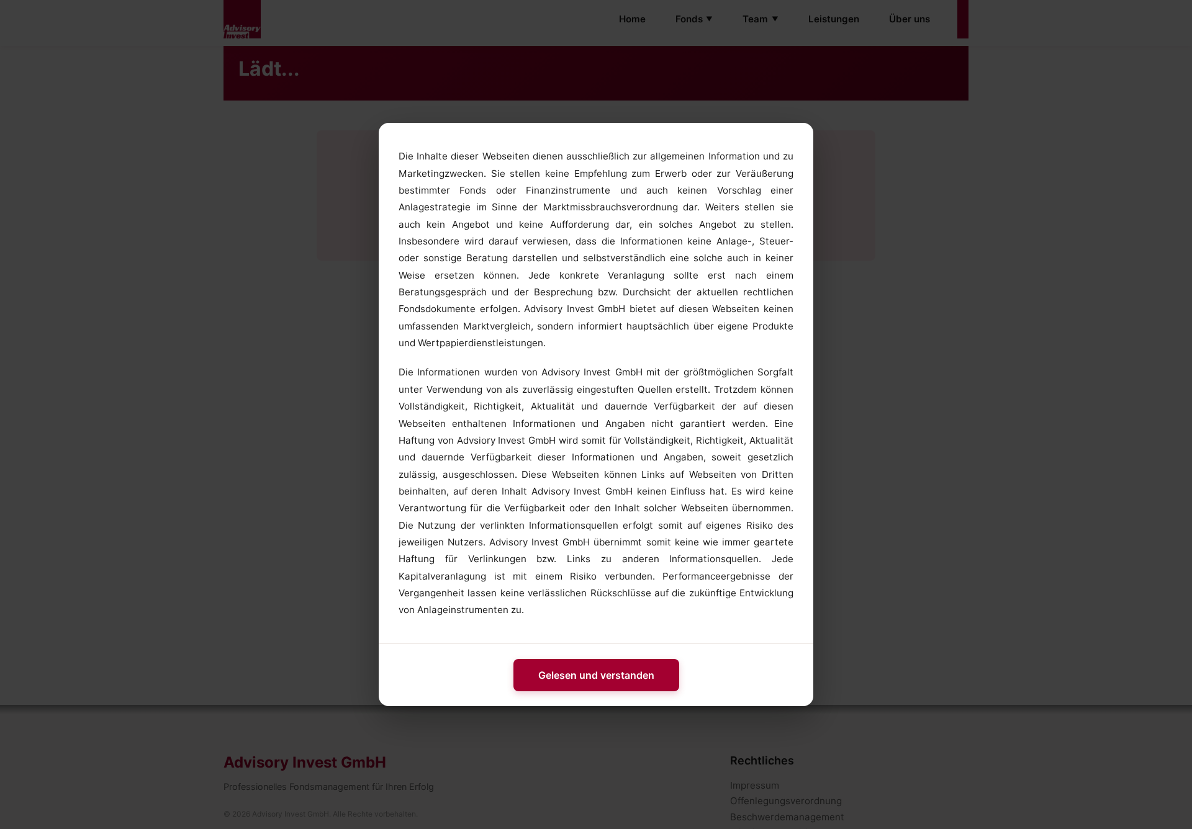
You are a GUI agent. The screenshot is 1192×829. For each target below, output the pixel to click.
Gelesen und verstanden (596, 675)
